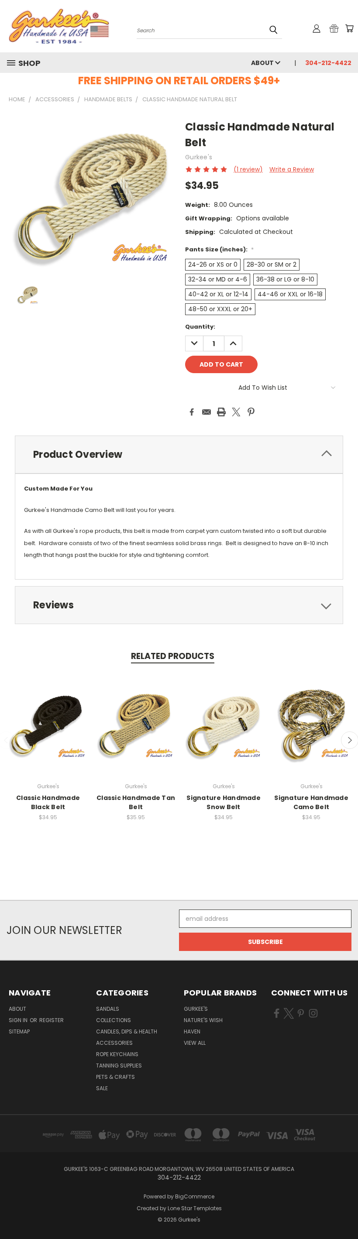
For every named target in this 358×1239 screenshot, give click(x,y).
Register (51, 1020)
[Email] (206, 412)
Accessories (114, 1043)
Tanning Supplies (119, 1065)
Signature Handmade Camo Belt (311, 802)
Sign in (19, 1020)
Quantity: (200, 327)
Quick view (48, 714)
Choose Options (48, 730)
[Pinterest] (251, 412)
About (263, 62)
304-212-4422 (328, 62)
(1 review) (248, 169)
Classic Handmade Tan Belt (135, 802)
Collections (113, 1020)
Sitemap (19, 1031)
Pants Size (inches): (219, 249)
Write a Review (291, 169)
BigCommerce (194, 1196)
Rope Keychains (117, 1054)
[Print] (221, 412)
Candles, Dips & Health (126, 1031)
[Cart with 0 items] (349, 28)
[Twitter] (236, 412)
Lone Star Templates (195, 1208)
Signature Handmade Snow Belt (223, 802)
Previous (344, 1211)
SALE (102, 1088)
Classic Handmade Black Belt (48, 802)
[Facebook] (191, 412)
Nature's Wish (203, 1020)
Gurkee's (196, 1008)
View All (195, 1043)
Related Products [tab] (172, 656)
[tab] (179, 455)
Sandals (107, 1008)
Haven (192, 1031)
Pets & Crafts (115, 1077)
